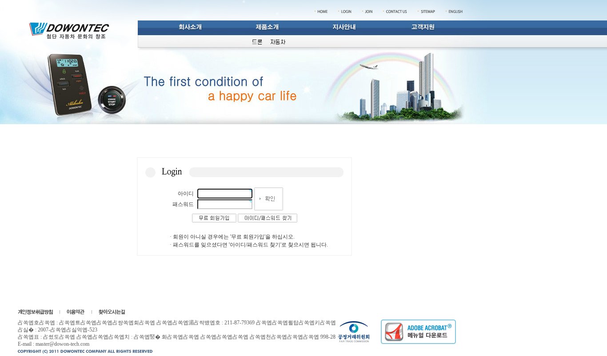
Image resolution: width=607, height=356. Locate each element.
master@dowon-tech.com (62, 344)
